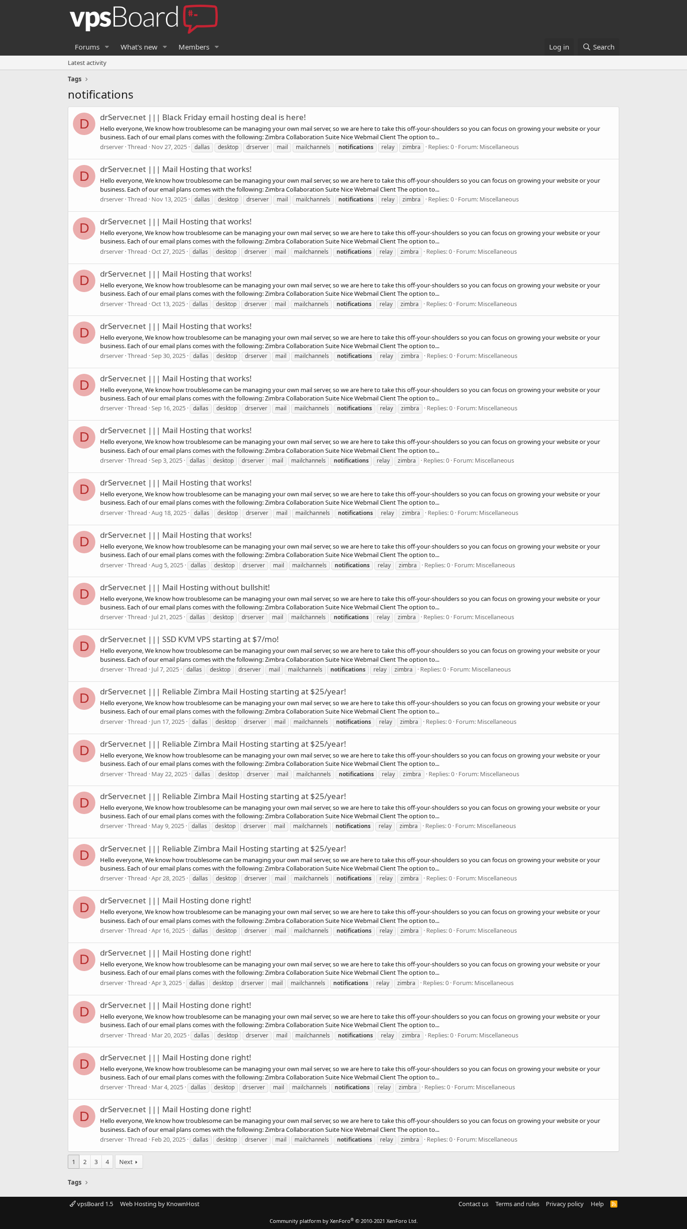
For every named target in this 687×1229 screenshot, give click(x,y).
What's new (139, 46)
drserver (111, 147)
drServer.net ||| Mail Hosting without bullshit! (185, 587)
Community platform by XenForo (344, 1220)
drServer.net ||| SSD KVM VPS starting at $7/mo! (189, 639)
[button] (107, 47)
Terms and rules (517, 1204)
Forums (87, 46)
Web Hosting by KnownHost (160, 1204)
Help (597, 1204)
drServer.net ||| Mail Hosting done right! (175, 900)
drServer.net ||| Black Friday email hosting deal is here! (203, 117)
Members (194, 46)
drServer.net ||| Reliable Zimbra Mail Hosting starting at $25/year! (223, 691)
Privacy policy (565, 1204)
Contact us (473, 1204)
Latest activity (87, 62)
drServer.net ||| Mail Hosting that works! (176, 169)
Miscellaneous (499, 147)
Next (126, 1162)
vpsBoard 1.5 (94, 1204)
